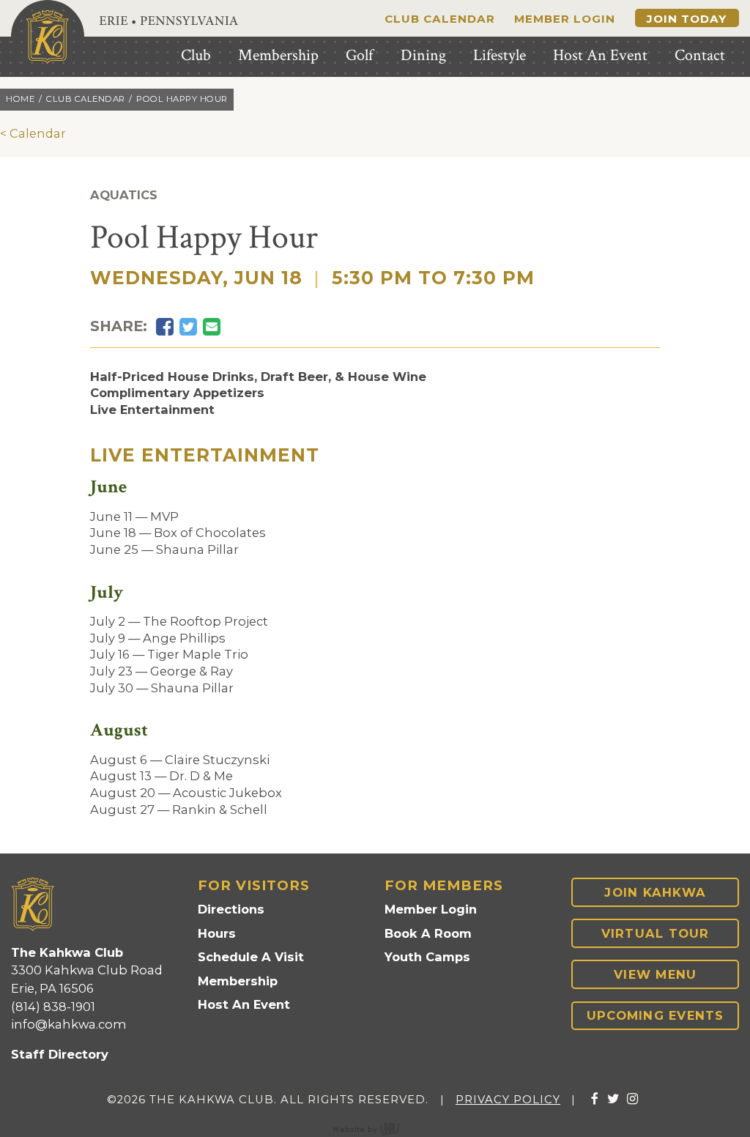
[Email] (211, 327)
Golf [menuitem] (359, 55)
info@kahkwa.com (69, 1024)
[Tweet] (188, 327)
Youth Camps (427, 956)
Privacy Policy (508, 1099)
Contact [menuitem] (700, 55)
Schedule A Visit (251, 956)
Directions (231, 909)
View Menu (655, 974)
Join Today (687, 19)
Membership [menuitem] (278, 55)
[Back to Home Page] (48, 37)
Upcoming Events (655, 1015)
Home (20, 99)
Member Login (564, 19)
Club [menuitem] (196, 55)
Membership (238, 981)
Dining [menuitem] (423, 55)
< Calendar (33, 133)
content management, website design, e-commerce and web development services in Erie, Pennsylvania (375, 1128)
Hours (217, 933)
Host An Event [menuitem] (600, 55)
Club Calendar (440, 19)
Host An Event (244, 1004)
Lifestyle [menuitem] (499, 55)
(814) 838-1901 (53, 1006)
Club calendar (85, 99)
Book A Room (428, 933)
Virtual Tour (655, 933)
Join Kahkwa (655, 892)
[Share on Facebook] (165, 327)
